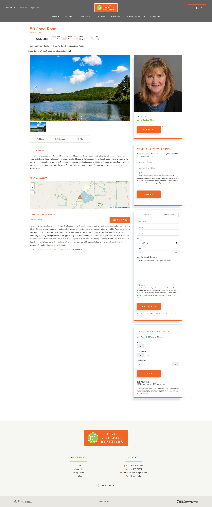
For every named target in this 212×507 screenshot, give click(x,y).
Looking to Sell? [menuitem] (85, 16)
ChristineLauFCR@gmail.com (29, 8)
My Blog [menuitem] (101, 16)
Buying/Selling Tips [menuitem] (135, 16)
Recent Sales (149, 124)
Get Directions (120, 220)
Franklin (53, 249)
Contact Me (149, 129)
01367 (67, 249)
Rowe (61, 249)
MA (46, 249)
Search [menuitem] (54, 16)
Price (139, 342)
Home (32, 249)
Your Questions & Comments (147, 257)
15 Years (160, 337)
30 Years (151, 337)
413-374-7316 (11, 8)
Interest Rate (141, 360)
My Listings (140, 124)
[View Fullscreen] (32, 192)
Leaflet (111, 207)
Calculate (149, 373)
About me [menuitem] (69, 16)
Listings (40, 249)
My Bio (164, 126)
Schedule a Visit (168, 215)
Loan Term (140, 337)
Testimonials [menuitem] (115, 16)
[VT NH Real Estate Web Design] (187, 501)
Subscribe (148, 194)
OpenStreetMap (119, 207)
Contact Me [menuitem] (155, 16)
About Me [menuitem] (78, 469)
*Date (139, 239)
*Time (139, 248)
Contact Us (147, 215)
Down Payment (142, 351)
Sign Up (200, 8)
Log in (193, 8)
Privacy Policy (166, 314)
